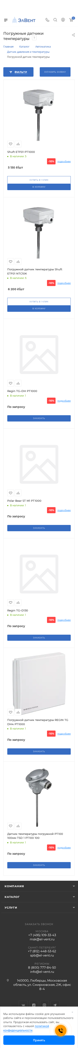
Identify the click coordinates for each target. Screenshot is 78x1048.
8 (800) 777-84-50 (42, 967)
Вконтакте (23, 1005)
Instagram (44, 1005)
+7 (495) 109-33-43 (42, 935)
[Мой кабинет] (63, 20)
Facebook (33, 1005)
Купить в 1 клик (39, 180)
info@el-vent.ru (42, 972)
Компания (14, 886)
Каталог (12, 896)
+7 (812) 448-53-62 (42, 951)
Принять (39, 1040)
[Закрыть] (72, 1012)
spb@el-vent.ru (42, 955)
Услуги (11, 907)
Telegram (55, 1005)
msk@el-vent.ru (42, 939)
